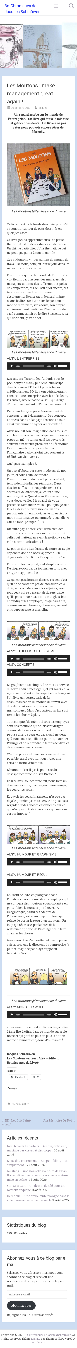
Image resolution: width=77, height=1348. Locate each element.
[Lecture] (11, 366)
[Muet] (55, 366)
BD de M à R (18, 1103)
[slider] (63, 365)
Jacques (42, 107)
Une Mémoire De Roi (59, 1120)
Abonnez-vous (21, 1305)
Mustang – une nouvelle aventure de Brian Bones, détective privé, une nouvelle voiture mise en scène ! (37, 1175)
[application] (38, 366)
